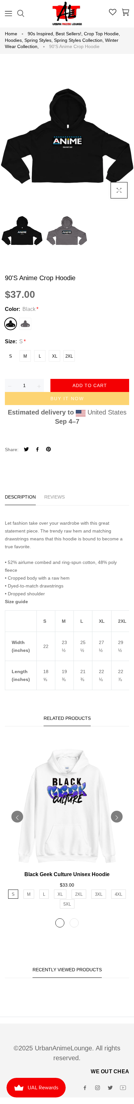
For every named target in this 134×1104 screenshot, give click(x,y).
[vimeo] (48, 450)
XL (54, 356)
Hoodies (14, 40)
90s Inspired (41, 33)
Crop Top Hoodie (102, 33)
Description (20, 497)
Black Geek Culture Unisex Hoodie (67, 874)
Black (10, 324)
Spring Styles (38, 40)
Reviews (54, 497)
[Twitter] (26, 450)
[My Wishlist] (112, 13)
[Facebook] (37, 450)
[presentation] (17, 817)
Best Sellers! (69, 33)
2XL (69, 356)
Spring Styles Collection (79, 40)
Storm (25, 324)
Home (11, 33)
